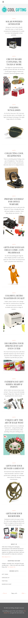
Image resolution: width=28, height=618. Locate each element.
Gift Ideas (5, 574)
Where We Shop (6, 584)
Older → (24, 593)
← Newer (4, 593)
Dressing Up (5, 577)
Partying (4, 581)
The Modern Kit (11, 567)
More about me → (6, 557)
